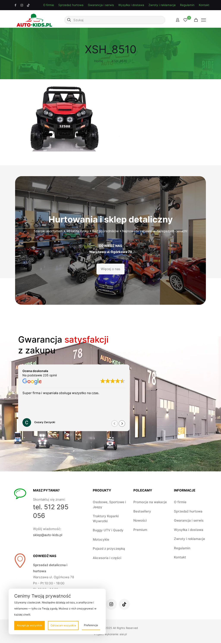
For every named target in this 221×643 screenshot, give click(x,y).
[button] (122, 423)
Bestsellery (142, 511)
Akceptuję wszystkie (29, 625)
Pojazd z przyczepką (109, 548)
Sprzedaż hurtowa (71, 5)
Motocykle (101, 539)
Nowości (140, 520)
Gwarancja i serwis (101, 5)
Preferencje (91, 625)
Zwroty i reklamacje (162, 5)
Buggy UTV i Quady (108, 530)
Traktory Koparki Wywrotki (106, 518)
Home (98, 61)
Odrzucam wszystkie (63, 625)
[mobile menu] (203, 20)
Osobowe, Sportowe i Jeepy (109, 504)
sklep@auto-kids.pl (47, 535)
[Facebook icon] (15, 5)
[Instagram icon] (22, 5)
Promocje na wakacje (150, 502)
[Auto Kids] (34, 20)
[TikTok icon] (28, 5)
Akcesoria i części (107, 558)
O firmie (48, 5)
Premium (140, 530)
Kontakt (204, 5)
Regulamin (187, 5)
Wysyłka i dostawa (131, 5)
